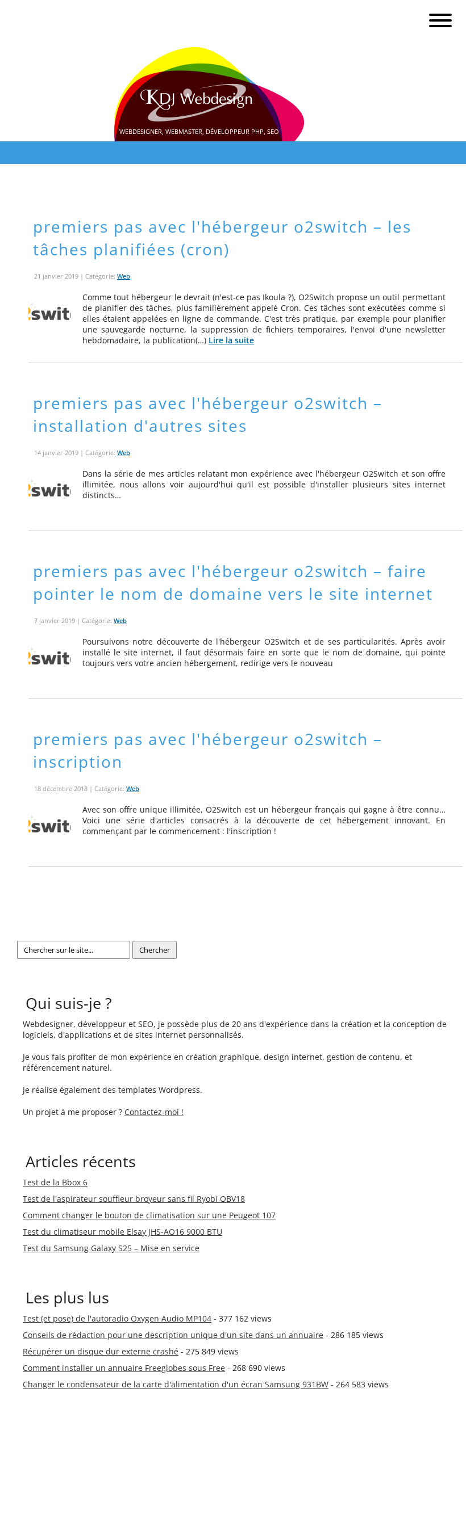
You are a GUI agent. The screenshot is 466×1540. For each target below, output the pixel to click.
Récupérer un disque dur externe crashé (100, 1351)
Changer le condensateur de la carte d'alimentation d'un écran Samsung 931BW (175, 1384)
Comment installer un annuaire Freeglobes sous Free (124, 1367)
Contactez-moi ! (154, 1111)
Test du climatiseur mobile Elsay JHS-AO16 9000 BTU (122, 1231)
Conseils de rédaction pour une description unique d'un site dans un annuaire (173, 1334)
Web (123, 276)
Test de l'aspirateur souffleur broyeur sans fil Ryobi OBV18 (134, 1198)
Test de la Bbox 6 (55, 1182)
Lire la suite (231, 340)
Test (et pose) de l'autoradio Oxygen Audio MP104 (117, 1318)
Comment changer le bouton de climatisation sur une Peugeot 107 (149, 1215)
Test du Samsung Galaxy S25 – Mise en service (111, 1248)
